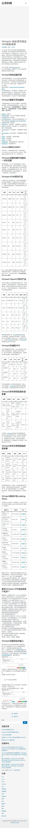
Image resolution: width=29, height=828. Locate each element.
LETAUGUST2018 (6, 119)
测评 (3, 806)
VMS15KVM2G (5, 115)
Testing (3, 784)
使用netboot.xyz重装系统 (8, 740)
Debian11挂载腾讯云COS (8, 729)
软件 (3, 813)
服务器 (3, 803)
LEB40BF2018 (5, 117)
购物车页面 (20, 649)
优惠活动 (4, 789)
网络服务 (4, 47)
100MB (23, 514)
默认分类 (4, 816)
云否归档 (7, 3)
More (3, 781)
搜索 (3, 720)
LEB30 (3, 138)
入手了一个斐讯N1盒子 (14, 770)
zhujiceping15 (5, 133)
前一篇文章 (15, 713)
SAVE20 (4, 126)
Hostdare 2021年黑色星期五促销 (10, 732)
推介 (3, 801)
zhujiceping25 (5, 129)
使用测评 (4, 791)
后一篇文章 (15, 716)
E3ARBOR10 (5, 142)
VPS (3, 786)
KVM (4, 334)
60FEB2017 (5, 143)
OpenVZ (21, 334)
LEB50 (3, 136)
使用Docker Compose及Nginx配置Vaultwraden (14, 737)
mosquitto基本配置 (6, 734)
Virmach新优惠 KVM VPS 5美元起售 (16, 121)
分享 (3, 794)
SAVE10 (4, 114)
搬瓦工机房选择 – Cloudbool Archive (11, 758)
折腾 (3, 798)
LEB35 (3, 140)
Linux (3, 779)
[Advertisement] (14, 21)
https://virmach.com (14, 67)
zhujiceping (4, 124)
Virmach (15, 334)
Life (3, 776)
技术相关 (4, 796)
